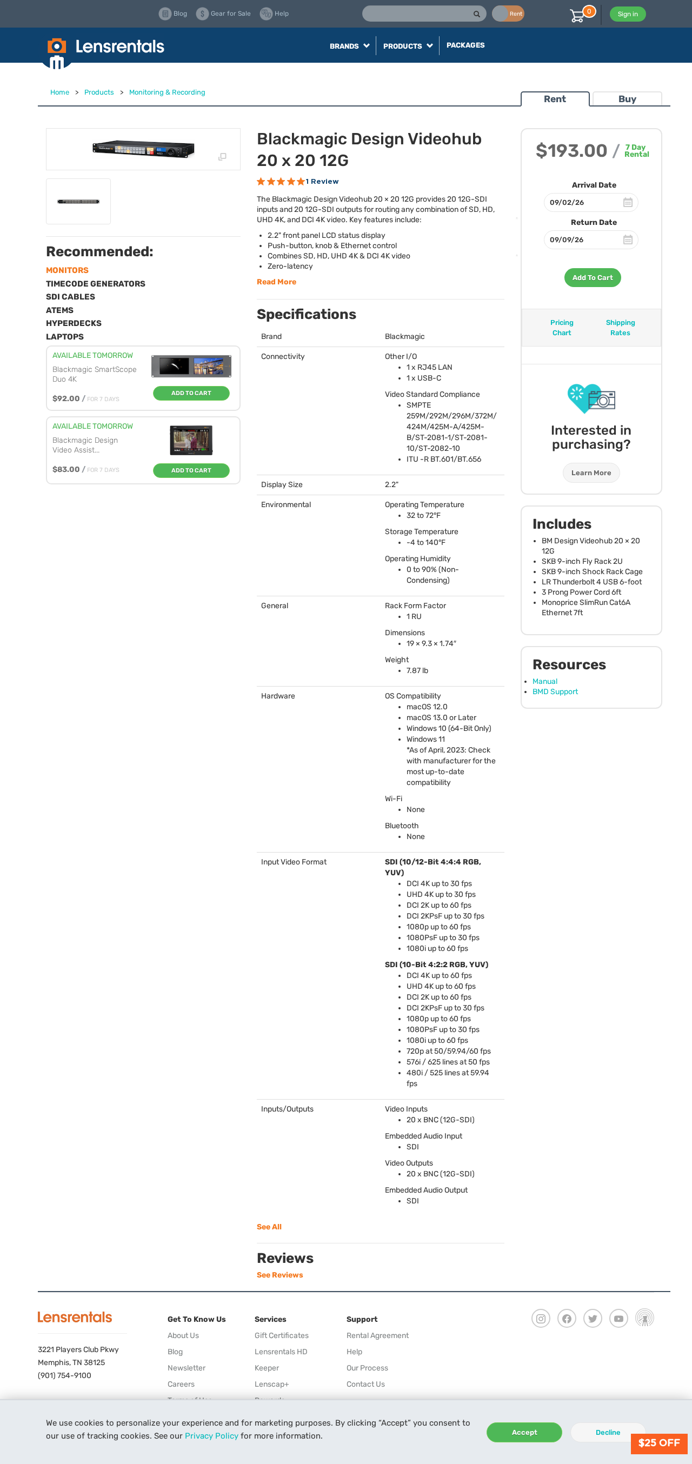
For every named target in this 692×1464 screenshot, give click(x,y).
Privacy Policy (211, 1436)
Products (99, 92)
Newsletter (186, 1368)
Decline (608, 1432)
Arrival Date (594, 185)
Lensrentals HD (281, 1351)
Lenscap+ (272, 1384)
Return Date (594, 222)
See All (269, 1227)
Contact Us (366, 1384)
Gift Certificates (282, 1335)
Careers (181, 1384)
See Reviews (280, 1275)
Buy (627, 99)
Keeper (267, 1368)
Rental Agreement (378, 1335)
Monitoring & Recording (167, 92)
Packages (466, 45)
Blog (175, 1351)
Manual (545, 681)
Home (59, 92)
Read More (276, 282)
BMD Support (555, 691)
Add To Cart (593, 278)
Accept (524, 1432)
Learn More (591, 473)
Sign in (628, 14)
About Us (183, 1335)
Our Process (367, 1368)
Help (354, 1351)
